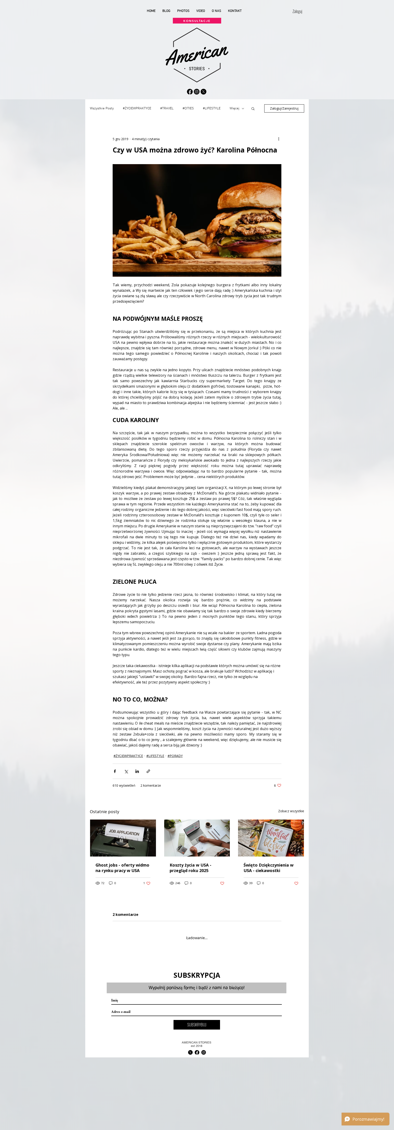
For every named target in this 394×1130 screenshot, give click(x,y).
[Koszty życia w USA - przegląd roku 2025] (197, 838)
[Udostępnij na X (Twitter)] (126, 771)
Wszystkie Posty (102, 108)
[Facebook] (190, 92)
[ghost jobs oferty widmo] (123, 838)
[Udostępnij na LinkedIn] (137, 771)
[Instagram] (197, 92)
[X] (203, 92)
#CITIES (188, 108)
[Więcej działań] (278, 139)
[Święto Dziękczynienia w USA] (271, 838)
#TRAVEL (167, 108)
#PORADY (175, 756)
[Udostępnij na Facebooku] (115, 771)
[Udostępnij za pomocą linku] (148, 771)
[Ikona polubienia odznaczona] (127, 981)
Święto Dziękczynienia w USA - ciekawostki (268, 867)
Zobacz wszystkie (291, 811)
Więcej (234, 108)
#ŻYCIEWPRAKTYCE (137, 108)
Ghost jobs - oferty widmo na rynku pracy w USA (122, 867)
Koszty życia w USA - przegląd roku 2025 (190, 867)
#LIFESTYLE (211, 108)
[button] (253, 108)
